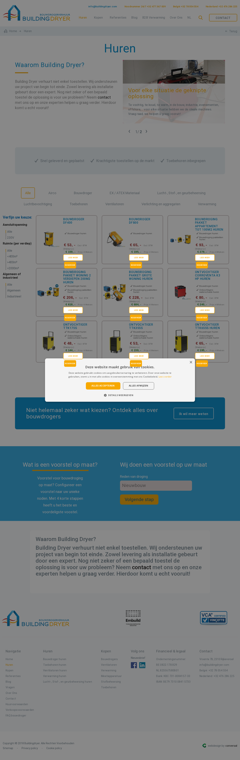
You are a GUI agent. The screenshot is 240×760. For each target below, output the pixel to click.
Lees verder (165, 376)
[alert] (120, 380)
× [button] (190, 362)
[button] (120, 395)
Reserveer (70, 265)
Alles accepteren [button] (103, 385)
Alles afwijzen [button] (138, 385)
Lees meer (73, 258)
